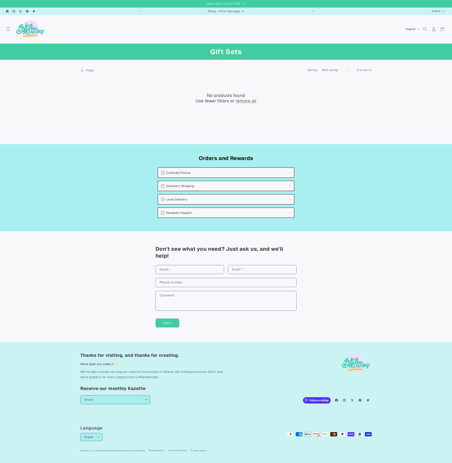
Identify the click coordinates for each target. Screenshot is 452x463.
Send (167, 323)
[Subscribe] (146, 399)
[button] (8, 29)
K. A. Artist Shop (99, 450)
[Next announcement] (313, 11)
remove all (246, 101)
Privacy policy (199, 450)
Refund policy (156, 450)
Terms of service (177, 450)
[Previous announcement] (139, 11)
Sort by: (313, 70)
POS (111, 450)
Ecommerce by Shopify (132, 450)
